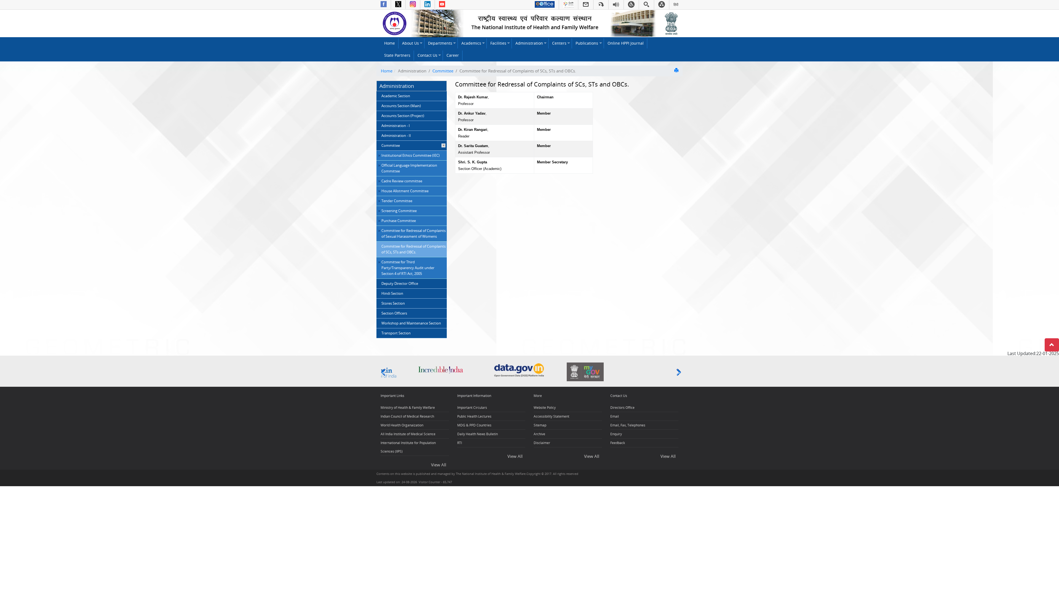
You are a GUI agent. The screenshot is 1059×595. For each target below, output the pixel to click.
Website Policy (545, 407)
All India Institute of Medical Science (408, 434)
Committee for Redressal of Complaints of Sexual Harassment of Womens (413, 233)
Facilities (498, 43)
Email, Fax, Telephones (627, 425)
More (538, 395)
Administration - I (395, 125)
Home (389, 43)
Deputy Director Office (399, 283)
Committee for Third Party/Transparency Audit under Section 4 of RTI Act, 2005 (407, 267)
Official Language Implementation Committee (409, 168)
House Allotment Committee (405, 190)
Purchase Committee (398, 220)
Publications (587, 43)
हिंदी (675, 4)
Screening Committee (399, 210)
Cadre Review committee (401, 180)
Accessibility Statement (551, 416)
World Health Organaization (402, 425)
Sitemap (540, 425)
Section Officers (394, 313)
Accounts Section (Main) (401, 105)
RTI (459, 442)
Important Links (392, 395)
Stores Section (393, 303)
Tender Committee (396, 200)
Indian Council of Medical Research (407, 416)
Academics (471, 43)
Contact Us (427, 55)
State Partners (397, 55)
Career (452, 55)
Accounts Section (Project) (402, 115)
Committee (442, 71)
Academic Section (395, 95)
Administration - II (396, 135)
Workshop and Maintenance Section (411, 323)
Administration (529, 43)
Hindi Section (392, 293)
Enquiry (616, 434)
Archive (539, 434)
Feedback (617, 442)
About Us (410, 43)
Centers (559, 43)
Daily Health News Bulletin (477, 434)
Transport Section (396, 333)
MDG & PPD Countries (474, 425)
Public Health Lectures (474, 416)
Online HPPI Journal (626, 43)
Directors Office (622, 407)
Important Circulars (472, 407)
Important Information (474, 395)
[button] (1052, 344)
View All (438, 464)
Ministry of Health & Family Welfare (408, 407)
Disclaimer (542, 442)
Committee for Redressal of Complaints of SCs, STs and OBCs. (413, 249)
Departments (440, 43)
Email (614, 416)
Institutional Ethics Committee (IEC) (410, 155)
